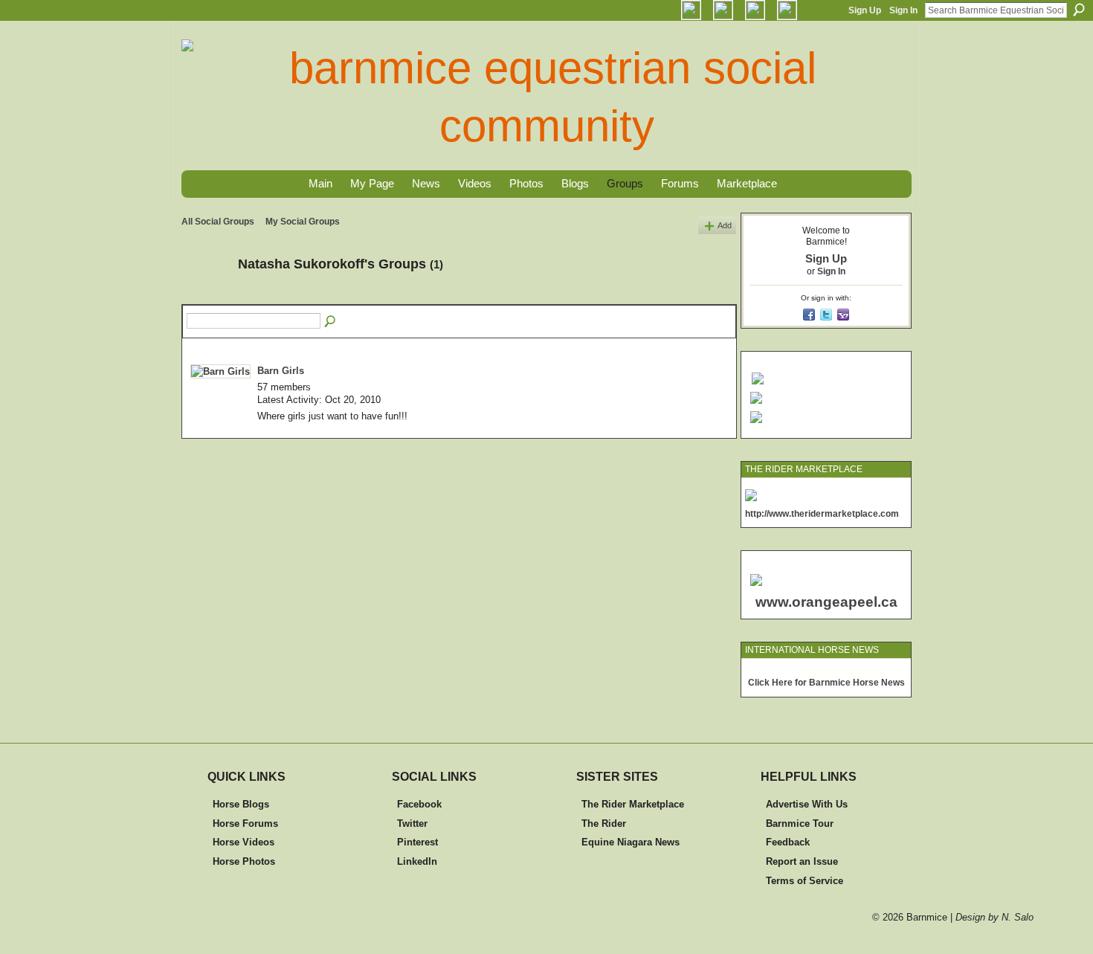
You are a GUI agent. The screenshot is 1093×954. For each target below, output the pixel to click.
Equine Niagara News (630, 842)
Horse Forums (245, 823)
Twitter (412, 823)
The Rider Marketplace (632, 804)
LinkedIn (417, 861)
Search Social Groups (331, 322)
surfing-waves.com (871, 672)
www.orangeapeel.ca (826, 602)
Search (1079, 9)
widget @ (818, 672)
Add (725, 225)
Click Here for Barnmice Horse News (826, 682)
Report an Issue (802, 861)
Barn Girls (280, 370)
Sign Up (864, 10)
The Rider (603, 823)
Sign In (903, 10)
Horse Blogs (241, 804)
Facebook (419, 804)
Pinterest (417, 842)
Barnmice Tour (800, 823)
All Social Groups (217, 221)
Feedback (788, 842)
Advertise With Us (807, 804)
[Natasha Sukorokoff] (205, 297)
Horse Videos (243, 842)
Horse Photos (244, 861)
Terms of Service (804, 880)
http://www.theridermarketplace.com (822, 514)
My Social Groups (302, 221)
